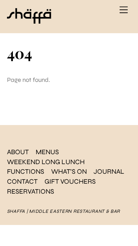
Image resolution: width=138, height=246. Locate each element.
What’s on (69, 171)
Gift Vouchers (70, 181)
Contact (22, 181)
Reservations (30, 191)
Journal (108, 171)
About (18, 152)
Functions (25, 171)
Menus (47, 152)
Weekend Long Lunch (46, 162)
